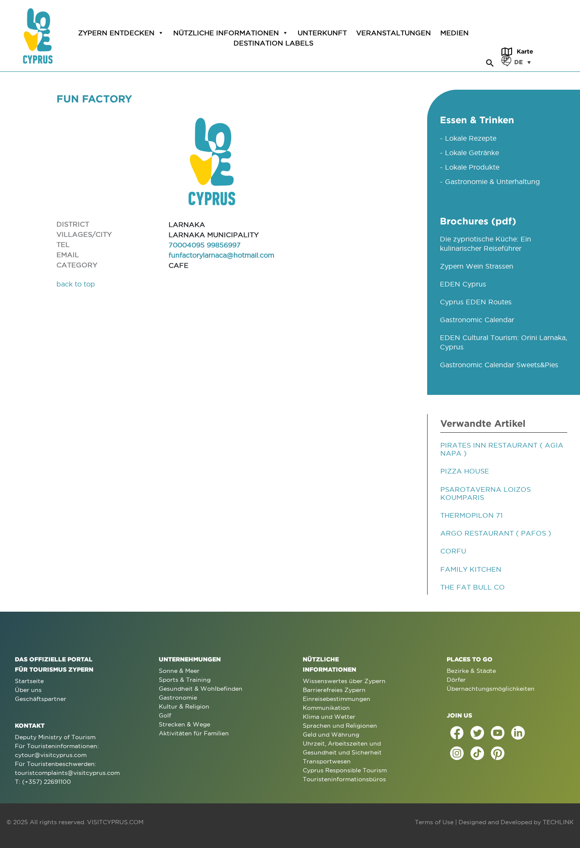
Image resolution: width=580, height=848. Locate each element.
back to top (75, 284)
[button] (490, 61)
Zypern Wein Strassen (476, 266)
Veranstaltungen (393, 32)
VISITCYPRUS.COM (115, 822)
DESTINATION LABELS (273, 43)
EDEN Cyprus (463, 284)
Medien (454, 32)
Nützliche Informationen (226, 32)
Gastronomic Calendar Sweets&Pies (499, 365)
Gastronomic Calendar (477, 319)
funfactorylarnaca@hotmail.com (221, 255)
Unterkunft (322, 32)
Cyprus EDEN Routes (476, 302)
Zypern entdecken (116, 32)
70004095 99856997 (205, 245)
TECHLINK (558, 822)
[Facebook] (457, 733)
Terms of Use (434, 822)
